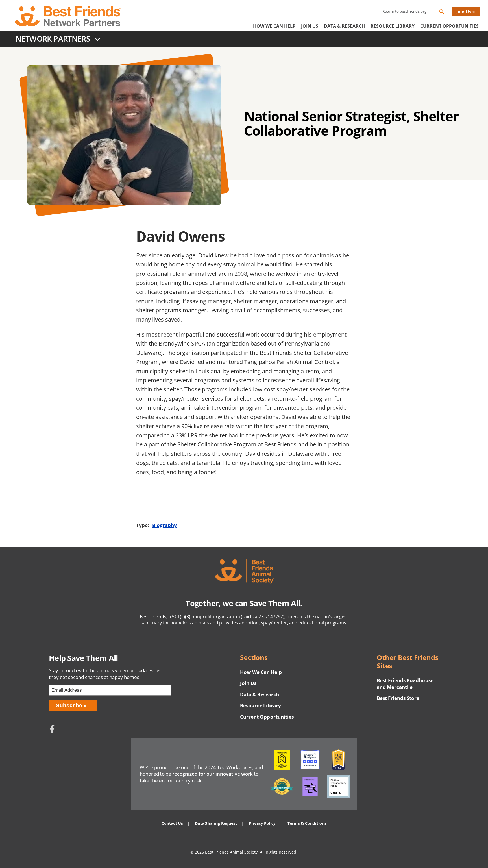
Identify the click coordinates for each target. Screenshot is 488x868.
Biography (164, 525)
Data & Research (344, 26)
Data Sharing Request (216, 823)
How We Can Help (274, 26)
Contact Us (172, 823)
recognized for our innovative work (212, 774)
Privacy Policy (262, 823)
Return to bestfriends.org (404, 11)
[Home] (68, 16)
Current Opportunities (449, 26)
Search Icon (446, 12)
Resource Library (393, 26)
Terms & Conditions (306, 823)
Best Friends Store (398, 698)
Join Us (463, 11)
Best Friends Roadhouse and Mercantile (405, 683)
